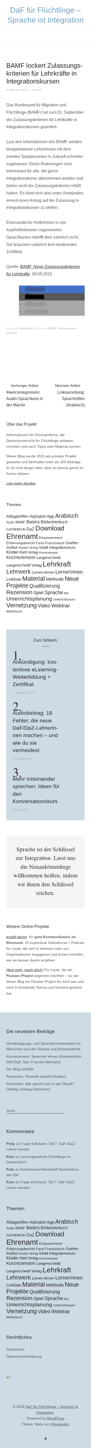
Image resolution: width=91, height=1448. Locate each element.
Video (44, 605)
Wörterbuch (14, 611)
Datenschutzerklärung (23, 1356)
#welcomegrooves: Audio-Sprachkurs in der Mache (24, 395)
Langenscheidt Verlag (24, 565)
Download (49, 528)
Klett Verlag (28, 552)
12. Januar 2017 (22, 758)
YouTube (45, 1399)
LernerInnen (69, 572)
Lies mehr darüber (21, 483)
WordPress (55, 1418)
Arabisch (66, 515)
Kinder (12, 552)
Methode (55, 579)
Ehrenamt (22, 536)
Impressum (15, 1349)
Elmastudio (60, 1424)
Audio (10, 522)
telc (66, 593)
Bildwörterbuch (54, 522)
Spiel (38, 592)
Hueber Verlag (28, 548)
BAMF (52, 328)
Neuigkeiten (25, 328)
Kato (39, 89)
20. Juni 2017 (21, 809)
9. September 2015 (17, 89)
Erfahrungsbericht (20, 543)
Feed (53, 1399)
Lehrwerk (18, 571)
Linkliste (13, 579)
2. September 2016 (24, 692)
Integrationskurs (67, 328)
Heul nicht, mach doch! (24, 970)
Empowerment (50, 538)
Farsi (40, 543)
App (50, 516)
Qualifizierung (44, 586)
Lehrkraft (11, 333)
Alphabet (38, 516)
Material (33, 578)
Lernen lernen (43, 572)
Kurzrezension (20, 557)
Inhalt (43, 547)
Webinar (60, 605)
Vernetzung (21, 605)
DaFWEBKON (16, 529)
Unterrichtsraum (64, 599)
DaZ (30, 529)
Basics (33, 521)
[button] (35, 289)
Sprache (53, 592)
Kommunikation (48, 552)
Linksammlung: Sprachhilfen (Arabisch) (70, 395)
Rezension (19, 592)
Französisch (54, 543)
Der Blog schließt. (20, 1069)
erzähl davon (16, 937)
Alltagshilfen (17, 516)
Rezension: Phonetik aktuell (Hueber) (36, 1076)
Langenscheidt (48, 558)
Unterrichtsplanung (29, 599)
